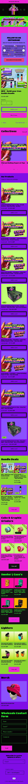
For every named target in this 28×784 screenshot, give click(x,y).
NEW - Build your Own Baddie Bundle (7, 475)
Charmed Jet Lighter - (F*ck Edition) (20, 661)
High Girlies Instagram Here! (14, 60)
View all (24, 132)
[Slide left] (10, 169)
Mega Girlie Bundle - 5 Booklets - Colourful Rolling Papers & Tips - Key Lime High (13, 340)
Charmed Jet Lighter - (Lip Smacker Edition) (20, 644)
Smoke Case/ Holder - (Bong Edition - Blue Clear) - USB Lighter (7, 611)
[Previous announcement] (2, 1)
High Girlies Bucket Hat (7, 703)
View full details (20, 122)
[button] (3, 9)
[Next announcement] (25, 1)
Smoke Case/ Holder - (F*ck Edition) (20, 610)
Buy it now (14, 115)
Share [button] (4, 122)
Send (6, 748)
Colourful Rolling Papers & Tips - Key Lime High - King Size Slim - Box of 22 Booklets (13, 441)
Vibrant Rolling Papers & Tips (13, 163)
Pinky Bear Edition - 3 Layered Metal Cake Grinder (7, 556)
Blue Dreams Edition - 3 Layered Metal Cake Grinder (7, 537)
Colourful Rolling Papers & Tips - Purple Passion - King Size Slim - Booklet (12, 205)
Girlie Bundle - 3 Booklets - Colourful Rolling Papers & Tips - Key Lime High (13, 374)
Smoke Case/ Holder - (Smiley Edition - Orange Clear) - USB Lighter (7, 591)
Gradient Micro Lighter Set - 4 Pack (19, 497)
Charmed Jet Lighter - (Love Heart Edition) (7, 644)
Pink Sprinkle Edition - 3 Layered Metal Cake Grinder (20, 537)
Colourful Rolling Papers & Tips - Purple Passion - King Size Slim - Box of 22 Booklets (14, 306)
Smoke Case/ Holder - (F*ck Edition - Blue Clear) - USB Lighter (20, 591)
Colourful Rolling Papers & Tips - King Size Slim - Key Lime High (13, 408)
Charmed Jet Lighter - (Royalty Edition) (7, 661)
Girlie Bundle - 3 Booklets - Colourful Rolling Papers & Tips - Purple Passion (13, 239)
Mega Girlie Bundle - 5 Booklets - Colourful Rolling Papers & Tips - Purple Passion (13, 273)
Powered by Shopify (18, 781)
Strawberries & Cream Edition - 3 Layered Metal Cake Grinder (19, 556)
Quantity (3, 99)
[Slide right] (17, 169)
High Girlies (11, 781)
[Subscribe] (23, 762)
